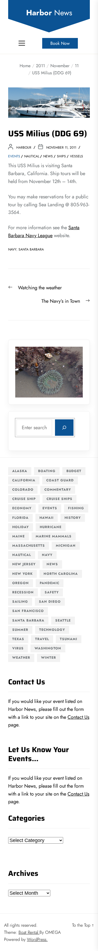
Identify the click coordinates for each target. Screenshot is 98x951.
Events (14, 156)
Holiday (20, 527)
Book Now (60, 43)
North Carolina (61, 573)
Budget (73, 471)
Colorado (22, 489)
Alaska (19, 471)
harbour (23, 147)
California (23, 480)
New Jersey (24, 564)
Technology (52, 629)
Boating (47, 471)
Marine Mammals (54, 536)
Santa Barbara (31, 249)
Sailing (20, 601)
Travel (42, 639)
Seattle (63, 620)
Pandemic (49, 583)
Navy (12, 249)
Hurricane (51, 527)
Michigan (66, 545)
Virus (18, 648)
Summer (20, 629)
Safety (52, 592)
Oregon (20, 583)
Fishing (76, 508)
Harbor (49, 12)
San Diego (50, 601)
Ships (61, 156)
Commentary (57, 489)
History (73, 517)
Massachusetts (28, 545)
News (48, 156)
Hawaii (46, 517)
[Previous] (26, 372)
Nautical (31, 156)
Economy (22, 508)
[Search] (64, 427)
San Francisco (28, 610)
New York (22, 573)
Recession (23, 592)
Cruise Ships (59, 498)
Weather (21, 657)
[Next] (72, 372)
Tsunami (68, 639)
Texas (18, 639)
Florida (20, 517)
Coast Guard (60, 480)
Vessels (76, 156)
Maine (18, 536)
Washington (48, 648)
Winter (48, 657)
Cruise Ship (24, 498)
